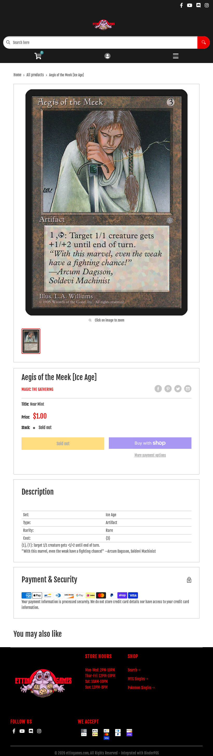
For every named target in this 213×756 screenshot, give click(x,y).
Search (132, 670)
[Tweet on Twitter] (178, 388)
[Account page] (107, 56)
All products (35, 75)
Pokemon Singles (139, 687)
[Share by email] (187, 388)
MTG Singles (136, 679)
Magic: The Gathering (37, 389)
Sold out (63, 443)
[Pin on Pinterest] (168, 388)
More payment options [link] (150, 455)
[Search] (203, 42)
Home (17, 75)
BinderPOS (151, 753)
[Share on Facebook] (158, 388)
